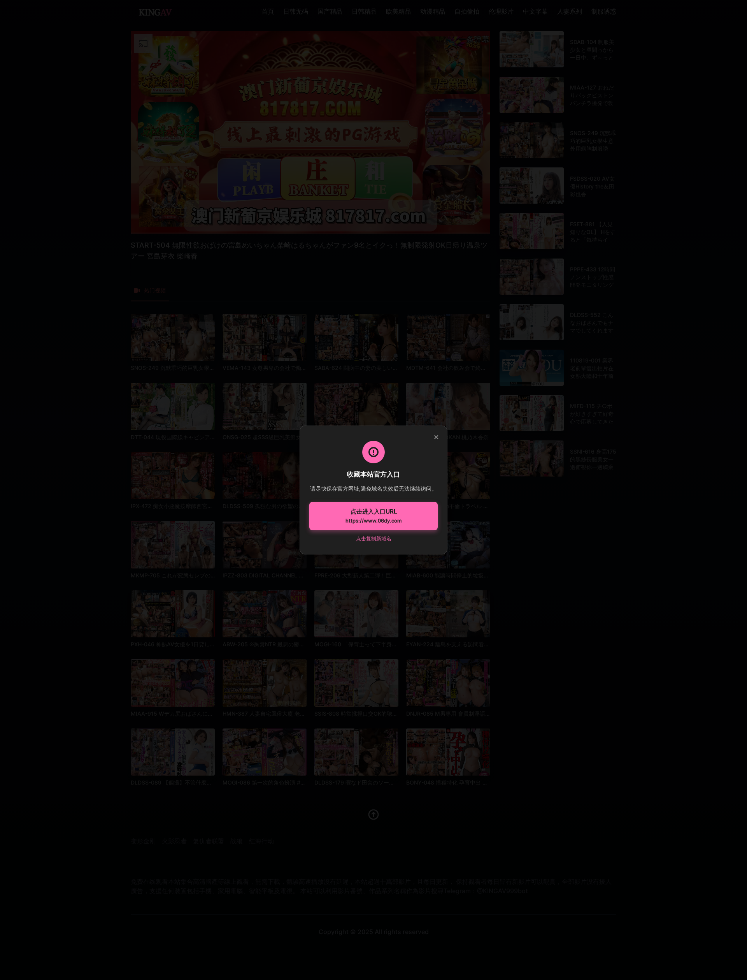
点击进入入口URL (373, 516)
